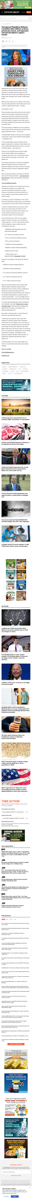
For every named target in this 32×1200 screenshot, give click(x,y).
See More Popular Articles (16, 1044)
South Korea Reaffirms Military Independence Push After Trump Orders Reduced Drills (14, 944)
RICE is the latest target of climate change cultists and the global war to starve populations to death (15, 763)
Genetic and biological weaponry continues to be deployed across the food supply (16, 443)
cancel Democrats (10, 45)
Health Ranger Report (7, 846)
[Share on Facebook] (6, 41)
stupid (24, 46)
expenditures (23, 45)
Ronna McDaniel (17, 46)
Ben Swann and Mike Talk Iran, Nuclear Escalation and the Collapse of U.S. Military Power (15, 863)
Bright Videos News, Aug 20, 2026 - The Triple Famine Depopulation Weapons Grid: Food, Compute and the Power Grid (16, 898)
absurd (5, 45)
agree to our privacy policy (9, 1193)
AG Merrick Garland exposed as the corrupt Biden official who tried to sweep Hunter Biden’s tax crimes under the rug (15, 468)
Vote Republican (18, 373)
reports (9, 183)
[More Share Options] (13, 41)
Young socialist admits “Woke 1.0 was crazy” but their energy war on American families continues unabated (15, 1016)
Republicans (7, 46)
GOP (26, 45)
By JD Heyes (4, 37)
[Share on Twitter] (9, 41)
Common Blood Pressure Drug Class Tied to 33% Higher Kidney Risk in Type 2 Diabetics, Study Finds (14, 1021)
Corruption (8, 23)
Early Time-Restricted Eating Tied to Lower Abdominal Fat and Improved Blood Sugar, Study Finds (15, 1026)
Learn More (6, 1196)
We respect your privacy (16, 1175)
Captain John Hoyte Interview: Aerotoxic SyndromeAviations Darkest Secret (13, 906)
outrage (3, 46)
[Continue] (29, 1172)
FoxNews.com (5, 355)
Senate (21, 46)
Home (3, 23)
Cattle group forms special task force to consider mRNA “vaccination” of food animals (15, 418)
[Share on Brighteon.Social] (3, 41)
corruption (15, 45)
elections (19, 45)
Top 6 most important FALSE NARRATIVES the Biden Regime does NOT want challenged (15, 520)
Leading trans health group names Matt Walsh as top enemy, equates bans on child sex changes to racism (15, 630)
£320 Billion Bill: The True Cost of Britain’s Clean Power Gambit (15, 967)
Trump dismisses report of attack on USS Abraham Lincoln (15, 1035)
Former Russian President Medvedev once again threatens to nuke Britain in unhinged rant (15, 495)
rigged (10, 46)
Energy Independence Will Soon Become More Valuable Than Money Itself (14, 880)
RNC (13, 46)
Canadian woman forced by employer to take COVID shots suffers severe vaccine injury (15, 545)
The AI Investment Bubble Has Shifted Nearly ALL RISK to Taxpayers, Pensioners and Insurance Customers (15, 888)
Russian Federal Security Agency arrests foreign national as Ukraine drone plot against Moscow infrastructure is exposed (15, 987)
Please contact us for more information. (10, 825)
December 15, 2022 (20, 256)
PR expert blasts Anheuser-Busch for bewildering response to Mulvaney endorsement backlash (13, 736)
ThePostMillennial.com (8, 352)
